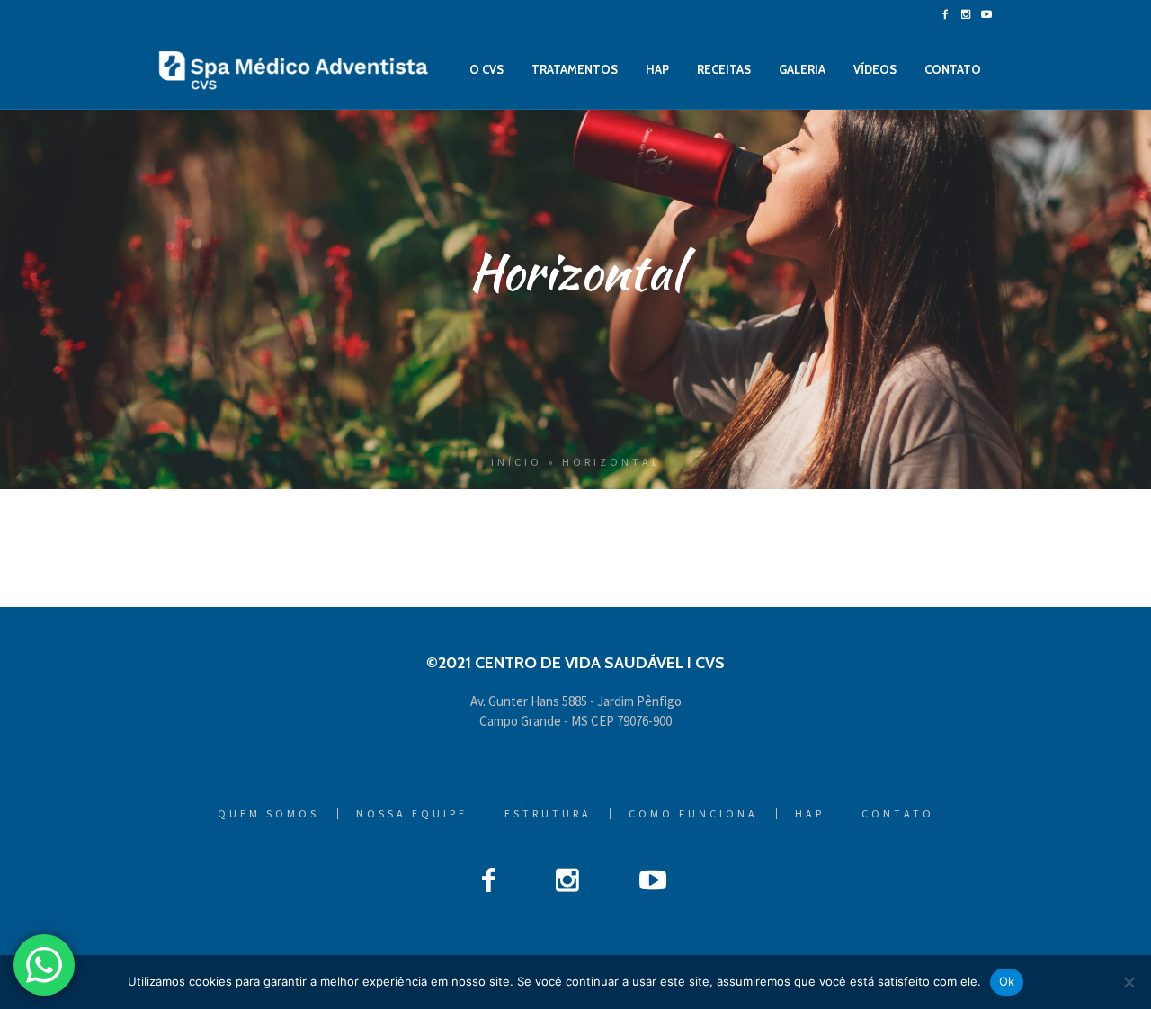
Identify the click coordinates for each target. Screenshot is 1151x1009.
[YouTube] (986, 14)
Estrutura (548, 813)
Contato (897, 813)
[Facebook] (945, 14)
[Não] (1129, 982)
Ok (1007, 981)
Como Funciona (693, 813)
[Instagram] (966, 14)
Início (516, 462)
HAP (810, 813)
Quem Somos (268, 813)
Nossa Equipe (412, 813)
